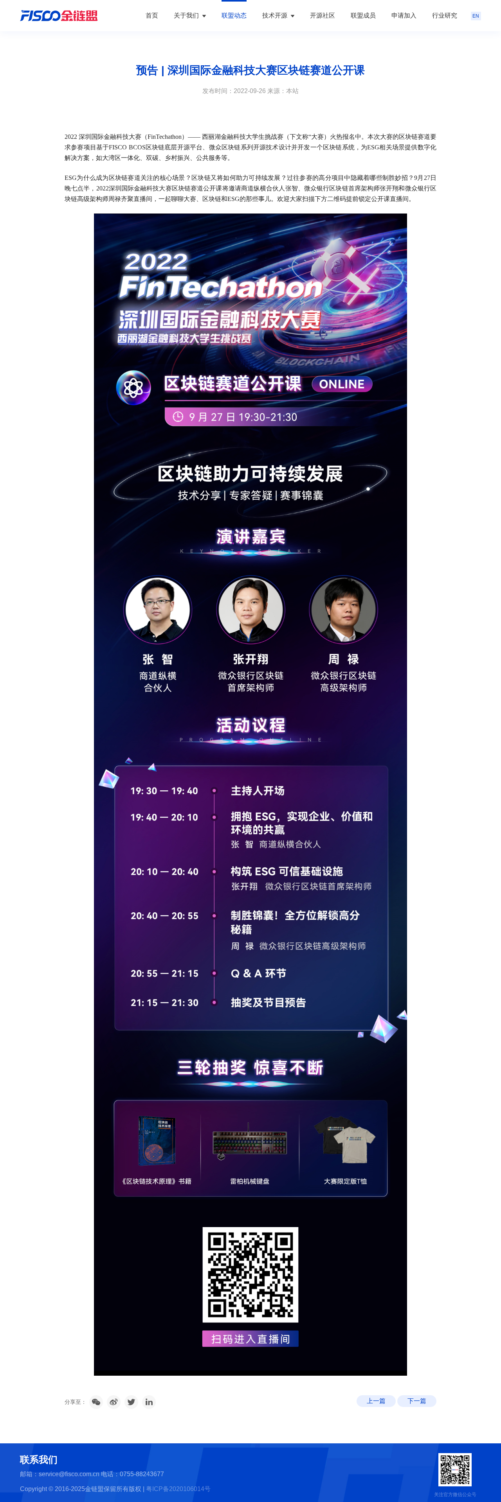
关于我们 (187, 15)
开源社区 (322, 15)
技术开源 (275, 15)
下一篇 (416, 1401)
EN (475, 16)
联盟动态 (234, 15)
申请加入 (403, 15)
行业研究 (444, 15)
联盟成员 (363, 15)
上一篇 (376, 1401)
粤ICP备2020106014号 (178, 1489)
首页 (152, 15)
